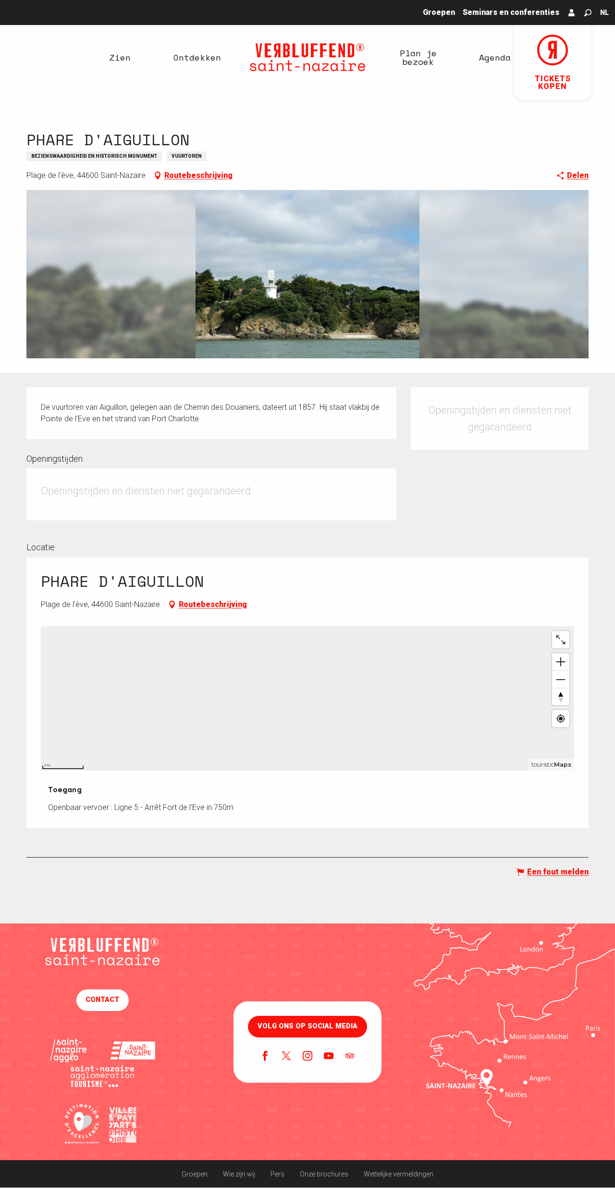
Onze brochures (324, 1174)
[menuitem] (120, 57)
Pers (277, 1174)
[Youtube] (328, 1056)
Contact (102, 1000)
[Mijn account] (571, 12)
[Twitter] (286, 1056)
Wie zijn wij (239, 1174)
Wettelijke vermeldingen (398, 1174)
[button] (587, 12)
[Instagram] (307, 1056)
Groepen (195, 1174)
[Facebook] (265, 1056)
